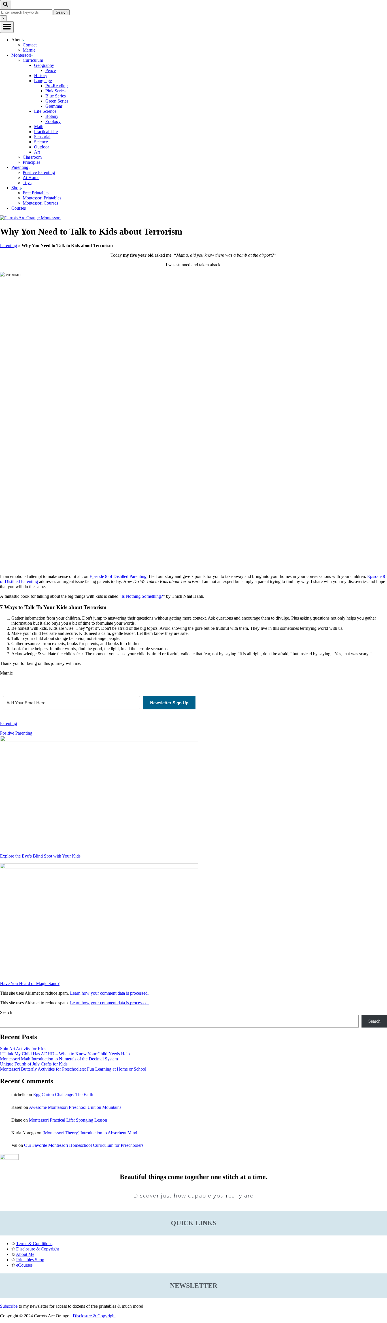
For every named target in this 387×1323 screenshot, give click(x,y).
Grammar (53, 106)
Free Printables (36, 192)
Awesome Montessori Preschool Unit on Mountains (75, 1107)
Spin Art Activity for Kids (23, 1048)
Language (43, 80)
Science (41, 141)
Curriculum (33, 60)
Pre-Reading (56, 85)
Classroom (32, 157)
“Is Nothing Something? (141, 596)
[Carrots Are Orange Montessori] (30, 217)
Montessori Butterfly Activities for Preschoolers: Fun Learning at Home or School (73, 1069)
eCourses (24, 1265)
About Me (25, 1254)
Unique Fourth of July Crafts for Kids (33, 1064)
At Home (31, 177)
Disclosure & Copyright (37, 1249)
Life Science (45, 111)
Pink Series (55, 90)
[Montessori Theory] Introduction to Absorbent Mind (89, 1132)
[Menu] (7, 27)
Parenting (8, 245)
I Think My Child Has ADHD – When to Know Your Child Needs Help (65, 1053)
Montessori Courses (40, 203)
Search (6, 1012)
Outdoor (41, 146)
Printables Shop (30, 1259)
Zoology (53, 121)
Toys (27, 182)
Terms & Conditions (34, 1243)
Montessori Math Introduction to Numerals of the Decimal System (59, 1058)
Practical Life (46, 131)
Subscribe (9, 1306)
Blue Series (55, 95)
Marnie (29, 50)
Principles (31, 162)
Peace (50, 70)
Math (38, 126)
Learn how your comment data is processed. (109, 993)
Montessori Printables (42, 197)
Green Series (56, 101)
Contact (30, 44)
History (40, 75)
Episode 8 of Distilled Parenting (118, 576)
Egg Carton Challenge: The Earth (63, 1094)
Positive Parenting (39, 172)
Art (37, 152)
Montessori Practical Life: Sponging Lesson (68, 1120)
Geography (44, 65)
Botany (51, 116)
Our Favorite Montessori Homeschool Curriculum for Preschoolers (83, 1145)
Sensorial (42, 136)
